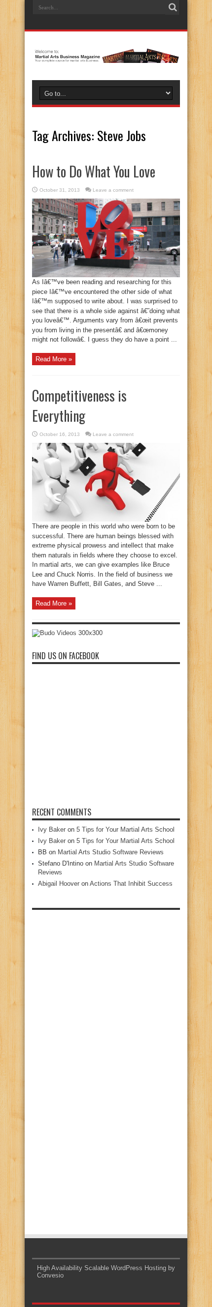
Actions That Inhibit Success (131, 883)
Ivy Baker (52, 829)
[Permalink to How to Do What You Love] (106, 275)
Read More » (53, 359)
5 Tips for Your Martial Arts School (125, 829)
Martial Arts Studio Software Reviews (111, 852)
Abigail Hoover (58, 883)
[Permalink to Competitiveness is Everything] (106, 519)
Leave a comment (113, 190)
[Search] (172, 7)
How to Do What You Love (93, 171)
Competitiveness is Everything (79, 405)
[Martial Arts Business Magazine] (106, 55)
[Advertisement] (106, 1062)
